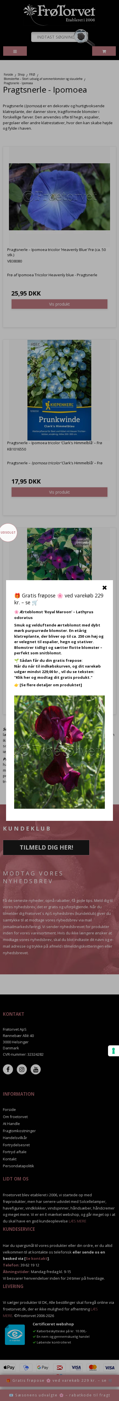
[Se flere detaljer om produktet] (51, 684)
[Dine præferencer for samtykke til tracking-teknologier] (113, 1050)
